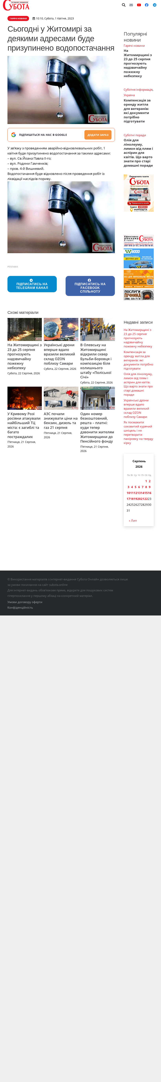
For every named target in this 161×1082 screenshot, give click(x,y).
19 (135, 499)
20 (139, 499)
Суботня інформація (138, 89)
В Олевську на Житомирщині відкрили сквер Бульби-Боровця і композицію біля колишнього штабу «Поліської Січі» (96, 360)
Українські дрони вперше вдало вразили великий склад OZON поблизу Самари (59, 354)
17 (128, 499)
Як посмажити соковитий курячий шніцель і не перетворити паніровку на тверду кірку (138, 432)
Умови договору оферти (24, 602)
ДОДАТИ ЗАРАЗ (98, 135)
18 (132, 499)
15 (146, 493)
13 (139, 493)
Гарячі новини (134, 45)
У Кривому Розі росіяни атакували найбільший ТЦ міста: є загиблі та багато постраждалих (23, 425)
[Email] (131, 4)
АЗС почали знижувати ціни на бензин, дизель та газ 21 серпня (61, 420)
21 (142, 499)
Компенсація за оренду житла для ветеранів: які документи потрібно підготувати (137, 110)
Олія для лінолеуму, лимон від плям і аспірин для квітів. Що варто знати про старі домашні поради (138, 153)
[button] (124, 5)
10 (128, 493)
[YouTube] (139, 4)
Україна (129, 95)
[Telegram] (154, 4)
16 (149, 493)
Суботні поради (135, 135)
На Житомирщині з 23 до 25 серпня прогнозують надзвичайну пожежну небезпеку (24, 356)
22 (146, 499)
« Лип (133, 520)
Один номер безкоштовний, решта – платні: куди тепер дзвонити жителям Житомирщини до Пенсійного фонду (97, 427)
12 (135, 493)
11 (132, 493)
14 (142, 493)
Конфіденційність (20, 607)
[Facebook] (146, 4)
